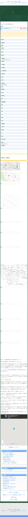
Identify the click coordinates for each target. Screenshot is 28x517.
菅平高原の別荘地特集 (7, 459)
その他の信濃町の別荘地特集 (8, 456)
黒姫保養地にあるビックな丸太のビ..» (9, 483)
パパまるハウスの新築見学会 (8, 469)
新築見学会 (5, 468)
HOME (2, 24)
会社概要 (14, 16)
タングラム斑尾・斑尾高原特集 (8, 454)
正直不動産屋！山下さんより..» (8, 488)
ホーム (14, 8)
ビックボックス (14, 19)
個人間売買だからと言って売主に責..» (9, 478)
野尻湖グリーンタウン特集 (7, 452)
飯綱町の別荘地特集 (6, 457)
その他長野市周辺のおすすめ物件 (9, 461)
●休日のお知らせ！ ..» (7, 485)
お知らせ (14, 10)
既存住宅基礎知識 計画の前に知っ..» (9, 480)
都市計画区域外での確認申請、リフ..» (9, 476)
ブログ (14, 12)
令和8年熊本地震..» (6, 481)
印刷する (2, 157)
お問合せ (14, 14)
